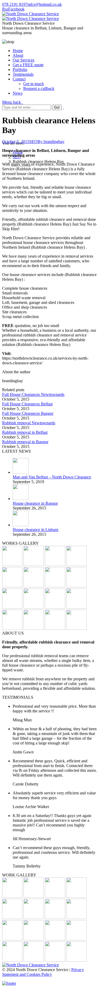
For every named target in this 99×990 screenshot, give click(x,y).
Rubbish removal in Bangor (25, 442)
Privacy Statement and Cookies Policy (43, 972)
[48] (33, 628)
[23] (12, 628)
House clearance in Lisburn (35, 529)
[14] (12, 607)
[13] (12, 564)
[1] (76, 939)
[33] (76, 917)
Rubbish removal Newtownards (28, 423)
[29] (33, 917)
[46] (76, 564)
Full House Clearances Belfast (27, 404)
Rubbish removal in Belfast (25, 432)
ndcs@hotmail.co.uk (44, 4)
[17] (76, 896)
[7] (55, 607)
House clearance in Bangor (35, 503)
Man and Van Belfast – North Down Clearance (52, 477)
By (50, 141)
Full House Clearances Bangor (27, 413)
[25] (33, 607)
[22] (76, 607)
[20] (55, 564)
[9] (55, 896)
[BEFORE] (12, 586)
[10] (55, 586)
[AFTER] (55, 939)
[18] (12, 896)
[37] (76, 960)
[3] (76, 628)
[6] (33, 586)
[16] (12, 917)
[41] (33, 564)
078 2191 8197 (14, 4)
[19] (76, 586)
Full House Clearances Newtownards (33, 394)
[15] (55, 628)
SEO (33, 141)
